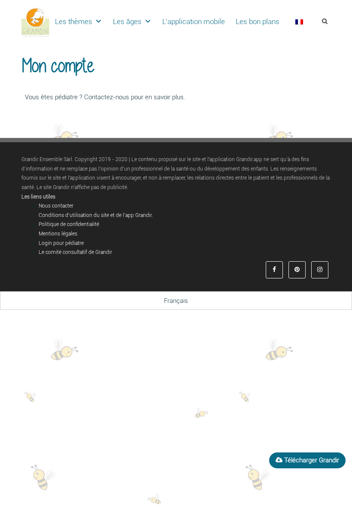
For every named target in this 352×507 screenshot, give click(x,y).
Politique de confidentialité (69, 224)
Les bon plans (257, 21)
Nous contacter (56, 206)
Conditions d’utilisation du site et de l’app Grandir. (96, 215)
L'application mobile (193, 21)
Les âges (127, 21)
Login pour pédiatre (61, 243)
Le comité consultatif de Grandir (75, 252)
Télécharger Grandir (310, 460)
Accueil (319, 56)
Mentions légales (58, 234)
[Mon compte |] (35, 21)
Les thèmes (73, 21)
